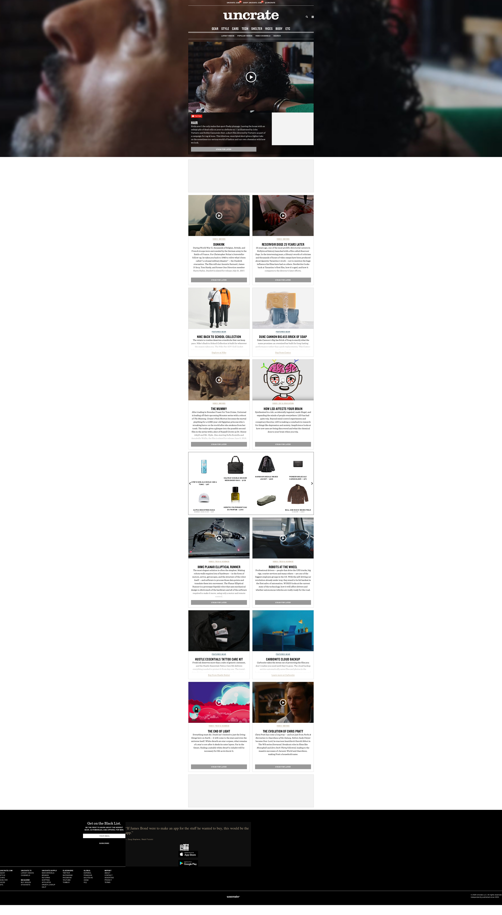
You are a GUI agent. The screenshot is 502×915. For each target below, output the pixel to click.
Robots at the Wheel (283, 567)
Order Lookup (48, 884)
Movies (222, 239)
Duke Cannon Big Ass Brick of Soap (283, 336)
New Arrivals (48, 873)
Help (44, 887)
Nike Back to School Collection (219, 336)
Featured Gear (219, 331)
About (107, 873)
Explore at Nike (219, 352)
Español (88, 873)
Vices (269, 28)
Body (279, 28)
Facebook (67, 877)
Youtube (67, 880)
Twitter (66, 873)
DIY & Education (286, 403)
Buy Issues (26, 882)
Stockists (25, 884)
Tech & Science (222, 561)
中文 (85, 882)
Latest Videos (227, 36)
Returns (46, 877)
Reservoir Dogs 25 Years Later (283, 244)
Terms (107, 882)
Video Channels (262, 36)
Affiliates (46, 882)
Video (215, 239)
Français (88, 875)
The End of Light (219, 731)
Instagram (68, 875)
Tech (245, 28)
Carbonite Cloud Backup (283, 659)
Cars (235, 28)
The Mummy (219, 408)
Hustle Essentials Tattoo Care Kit (219, 659)
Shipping (46, 880)
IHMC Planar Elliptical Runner (219, 567)
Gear (215, 28)
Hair (194, 122)
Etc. (2, 884)
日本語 (86, 880)
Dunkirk (219, 244)
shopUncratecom (252, 2)
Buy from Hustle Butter (219, 675)
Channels (25, 875)
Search (307, 17)
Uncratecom (233, 2)
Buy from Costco (283, 352)
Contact (109, 875)
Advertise (109, 877)
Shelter (256, 28)
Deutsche (88, 877)
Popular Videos (244, 36)
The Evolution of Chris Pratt (283, 731)
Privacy (108, 880)
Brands (45, 875)
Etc (288, 28)
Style (225, 28)
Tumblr (66, 882)
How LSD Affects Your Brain (283, 408)
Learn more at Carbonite (283, 675)
